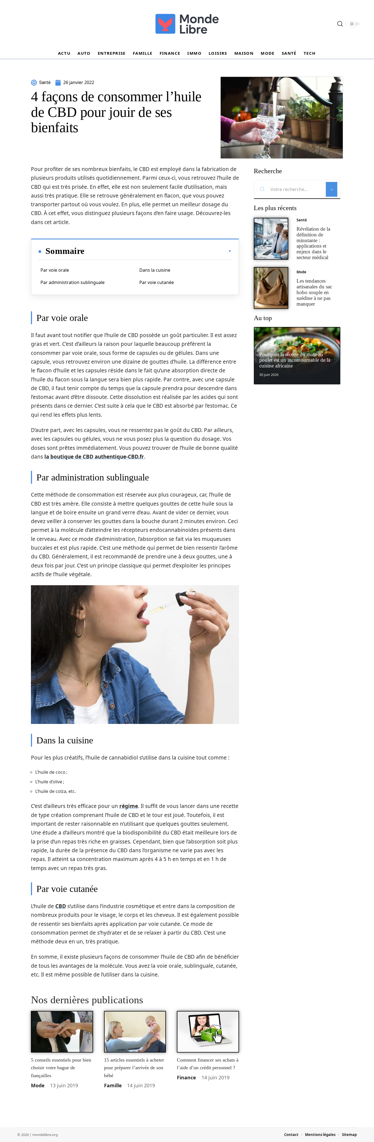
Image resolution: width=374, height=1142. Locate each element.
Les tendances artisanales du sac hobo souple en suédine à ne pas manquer (314, 292)
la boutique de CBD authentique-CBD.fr (94, 456)
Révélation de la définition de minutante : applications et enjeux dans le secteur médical (313, 243)
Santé (302, 220)
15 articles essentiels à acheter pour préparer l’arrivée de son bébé (134, 1067)
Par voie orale (55, 270)
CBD (60, 906)
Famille (113, 1085)
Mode (38, 1085)
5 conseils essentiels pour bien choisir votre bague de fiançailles (61, 1067)
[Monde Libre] (187, 23)
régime (128, 806)
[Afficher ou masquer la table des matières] (158, 251)
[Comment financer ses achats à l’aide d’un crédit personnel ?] (208, 1031)
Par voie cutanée (156, 282)
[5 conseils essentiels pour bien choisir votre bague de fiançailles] (62, 1031)
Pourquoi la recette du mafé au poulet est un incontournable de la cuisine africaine (294, 360)
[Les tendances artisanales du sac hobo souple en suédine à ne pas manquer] (271, 288)
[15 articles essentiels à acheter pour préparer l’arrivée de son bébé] (135, 1031)
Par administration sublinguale (73, 282)
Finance (186, 1077)
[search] (340, 23)
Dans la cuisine (154, 270)
